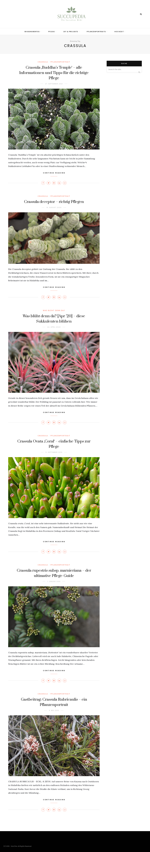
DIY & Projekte (71, 31)
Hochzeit (119, 31)
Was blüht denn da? (54, 310)
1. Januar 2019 (53, 581)
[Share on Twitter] (48, 183)
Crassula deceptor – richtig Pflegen (54, 201)
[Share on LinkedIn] (59, 183)
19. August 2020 (54, 207)
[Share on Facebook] (43, 183)
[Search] (141, 14)
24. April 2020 (54, 327)
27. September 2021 (54, 84)
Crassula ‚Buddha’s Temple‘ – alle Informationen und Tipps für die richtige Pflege (54, 73)
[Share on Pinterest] (54, 183)
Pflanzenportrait (60, 62)
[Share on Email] (65, 183)
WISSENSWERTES (32, 31)
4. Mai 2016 (54, 710)
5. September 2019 (54, 452)
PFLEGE (51, 31)
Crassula (43, 62)
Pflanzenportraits (96, 31)
